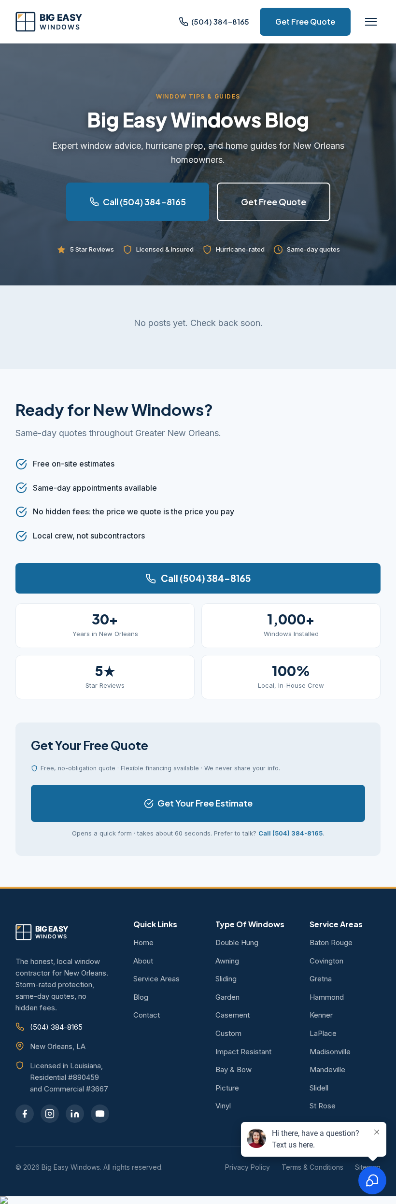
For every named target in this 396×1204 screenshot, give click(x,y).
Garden (227, 997)
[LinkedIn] (75, 1114)
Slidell (319, 1087)
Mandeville (327, 1069)
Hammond (327, 997)
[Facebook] (24, 1114)
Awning (227, 960)
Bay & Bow (233, 1069)
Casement (232, 1015)
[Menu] (371, 21)
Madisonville (330, 1051)
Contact (146, 1015)
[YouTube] (100, 1114)
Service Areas (156, 978)
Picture (227, 1087)
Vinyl (223, 1105)
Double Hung (236, 942)
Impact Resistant (243, 1051)
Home (143, 942)
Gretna (321, 978)
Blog (140, 997)
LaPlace (323, 1033)
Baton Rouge (331, 942)
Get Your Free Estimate (205, 802)
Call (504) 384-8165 (144, 201)
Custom (228, 1033)
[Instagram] (50, 1114)
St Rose (323, 1105)
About (143, 960)
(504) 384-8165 (56, 1027)
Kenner (321, 1015)
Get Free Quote (305, 21)
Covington (326, 960)
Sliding (226, 978)
